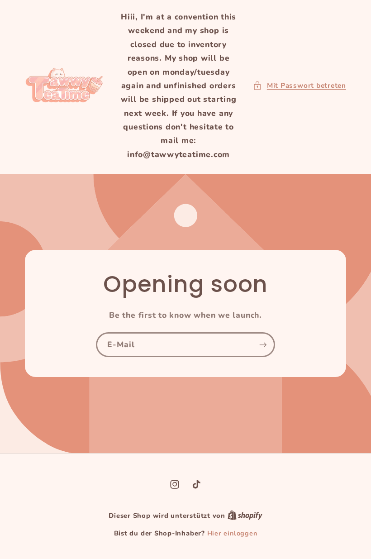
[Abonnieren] (263, 345)
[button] (299, 86)
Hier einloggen (232, 533)
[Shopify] (245, 515)
